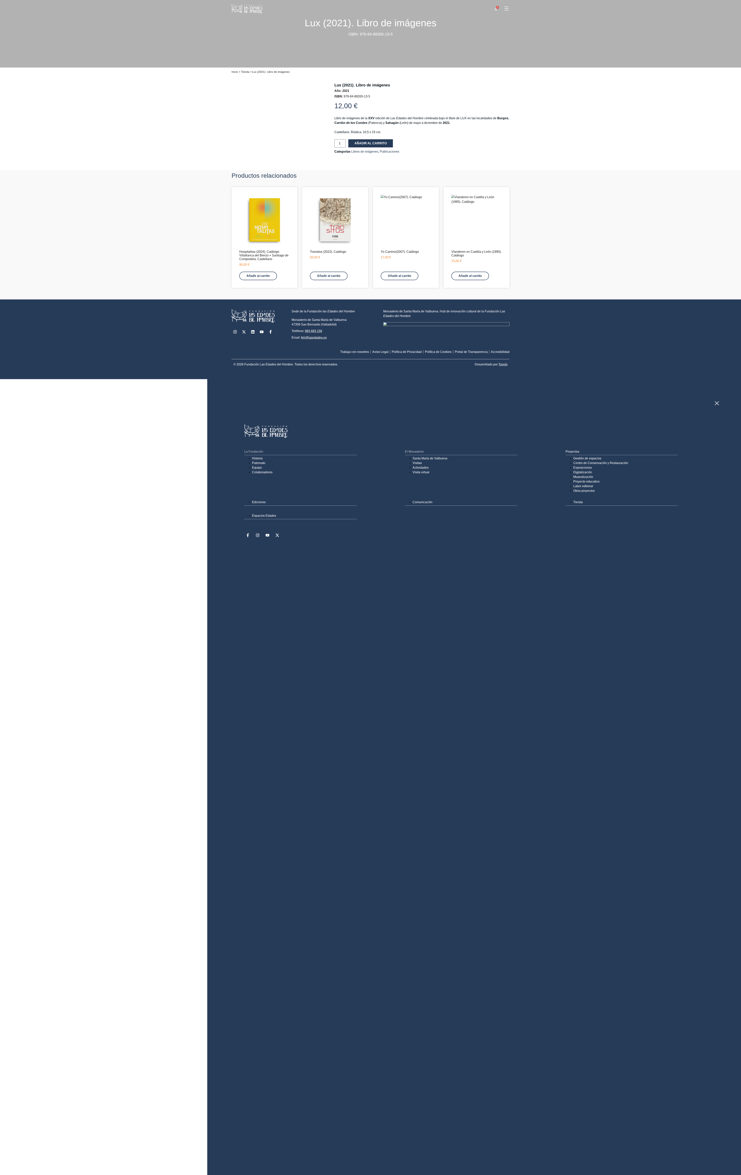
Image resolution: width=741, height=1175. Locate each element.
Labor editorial (583, 486)
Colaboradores (262, 472)
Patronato (258, 463)
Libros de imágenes (364, 151)
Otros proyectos (584, 490)
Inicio (235, 71)
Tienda (245, 71)
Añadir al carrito (370, 143)
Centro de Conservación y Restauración (600, 463)
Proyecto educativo (586, 481)
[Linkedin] (252, 331)
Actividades (421, 467)
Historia (257, 458)
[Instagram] (235, 331)
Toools (503, 364)
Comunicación (422, 502)
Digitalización (582, 472)
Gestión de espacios (587, 458)
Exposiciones (582, 467)
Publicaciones (389, 151)
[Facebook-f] (270, 331)
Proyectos (572, 451)
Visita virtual (421, 472)
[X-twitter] (243, 331)
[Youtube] (261, 331)
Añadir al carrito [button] (258, 275)
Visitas (417, 463)
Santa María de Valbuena (430, 458)
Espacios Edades (264, 515)
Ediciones (259, 502)
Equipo (257, 467)
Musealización (583, 476)
